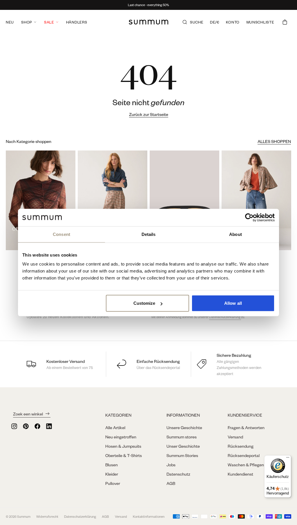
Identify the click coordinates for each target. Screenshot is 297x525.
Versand (235, 436)
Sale (49, 22)
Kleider (111, 473)
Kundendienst (240, 473)
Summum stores (181, 436)
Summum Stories (182, 455)
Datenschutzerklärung (225, 317)
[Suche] (185, 22)
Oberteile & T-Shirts (123, 455)
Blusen (111, 464)
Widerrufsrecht (47, 516)
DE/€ (215, 22)
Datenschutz (178, 473)
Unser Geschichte (183, 446)
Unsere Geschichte (184, 427)
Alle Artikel (115, 427)
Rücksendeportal (244, 455)
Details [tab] (149, 234)
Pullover (112, 483)
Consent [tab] (61, 234)
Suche (197, 22)
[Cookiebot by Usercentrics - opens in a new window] (249, 217)
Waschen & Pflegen (246, 464)
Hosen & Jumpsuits (123, 446)
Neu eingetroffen (120, 436)
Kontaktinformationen (148, 516)
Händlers (76, 22)
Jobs (170, 464)
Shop (26, 22)
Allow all (233, 303)
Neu (10, 22)
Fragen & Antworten (246, 427)
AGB (170, 483)
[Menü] (287, 458)
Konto (233, 22)
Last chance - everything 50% (148, 5)
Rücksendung (240, 446)
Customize (144, 303)
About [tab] (235, 234)
